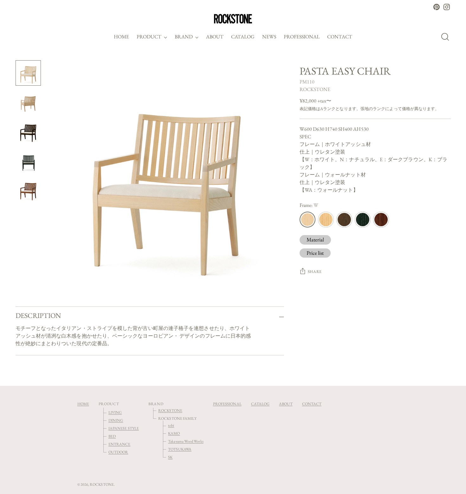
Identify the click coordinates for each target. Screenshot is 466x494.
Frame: (309, 205)
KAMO (174, 433)
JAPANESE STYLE (123, 428)
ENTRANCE (119, 444)
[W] (307, 219)
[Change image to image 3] (28, 131)
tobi (171, 425)
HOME (83, 403)
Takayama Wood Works (186, 441)
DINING (115, 420)
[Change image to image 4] (28, 160)
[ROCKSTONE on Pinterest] (436, 7)
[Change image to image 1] (28, 73)
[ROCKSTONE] (233, 18)
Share (315, 271)
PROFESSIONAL (227, 403)
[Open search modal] (447, 36)
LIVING (115, 412)
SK (170, 457)
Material (315, 239)
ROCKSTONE (315, 89)
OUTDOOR (118, 452)
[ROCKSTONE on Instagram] (446, 7)
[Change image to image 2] (28, 102)
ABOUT (285, 403)
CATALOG (260, 403)
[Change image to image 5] (28, 189)
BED (112, 436)
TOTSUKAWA (179, 449)
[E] (344, 219)
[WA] (381, 219)
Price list (315, 252)
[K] (363, 219)
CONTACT (312, 403)
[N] (326, 219)
